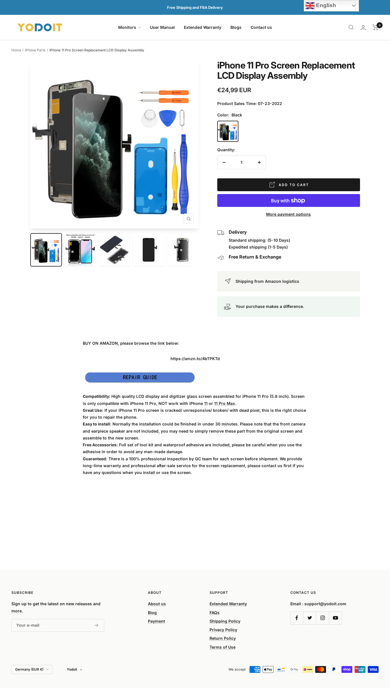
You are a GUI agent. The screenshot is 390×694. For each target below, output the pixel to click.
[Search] (351, 27)
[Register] (96, 625)
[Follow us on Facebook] (296, 618)
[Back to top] (366, 655)
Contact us (261, 27)
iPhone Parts (35, 50)
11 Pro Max (224, 403)
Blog (152, 612)
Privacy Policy (223, 629)
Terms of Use (223, 647)
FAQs (215, 612)
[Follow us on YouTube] (335, 618)
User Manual (162, 27)
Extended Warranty (202, 27)
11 (206, 403)
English (325, 5)
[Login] (363, 27)
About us (157, 603)
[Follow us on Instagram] (322, 618)
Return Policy (223, 638)
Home (16, 50)
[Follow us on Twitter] (309, 618)
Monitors (127, 27)
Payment (156, 621)
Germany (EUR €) (29, 669)
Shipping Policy (225, 621)
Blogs (236, 27)
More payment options (288, 214)
